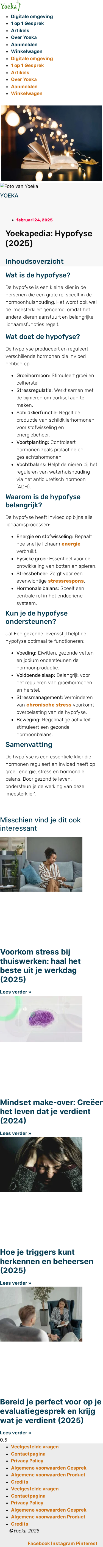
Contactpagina (28, 1454)
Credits (19, 1482)
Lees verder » (15, 992)
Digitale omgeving (32, 16)
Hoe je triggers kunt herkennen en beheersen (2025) (46, 1261)
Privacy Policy (27, 1460)
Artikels (20, 30)
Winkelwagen (27, 51)
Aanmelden (24, 44)
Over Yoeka (24, 37)
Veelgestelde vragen (35, 1446)
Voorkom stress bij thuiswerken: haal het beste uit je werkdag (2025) (40, 965)
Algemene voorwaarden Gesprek (49, 1468)
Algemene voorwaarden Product (48, 1475)
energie (71, 544)
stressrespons (66, 581)
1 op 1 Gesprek (27, 23)
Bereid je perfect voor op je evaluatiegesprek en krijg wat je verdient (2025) (51, 1411)
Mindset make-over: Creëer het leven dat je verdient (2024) (51, 1111)
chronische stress (48, 705)
